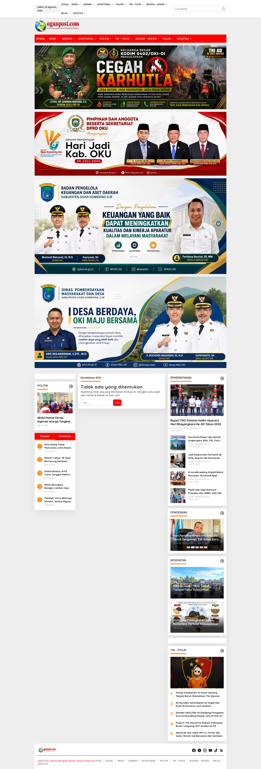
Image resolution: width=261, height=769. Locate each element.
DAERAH (132, 760)
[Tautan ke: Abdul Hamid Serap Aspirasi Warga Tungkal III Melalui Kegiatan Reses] (55, 402)
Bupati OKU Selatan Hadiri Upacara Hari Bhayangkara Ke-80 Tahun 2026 (195, 422)
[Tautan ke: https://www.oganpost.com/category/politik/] (71, 386)
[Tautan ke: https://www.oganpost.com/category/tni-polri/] (222, 651)
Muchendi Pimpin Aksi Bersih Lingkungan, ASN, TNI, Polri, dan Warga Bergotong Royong (204, 439)
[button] (223, 9)
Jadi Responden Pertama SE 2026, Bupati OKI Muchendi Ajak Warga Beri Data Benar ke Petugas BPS (205, 456)
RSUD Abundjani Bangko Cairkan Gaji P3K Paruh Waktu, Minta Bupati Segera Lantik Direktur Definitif (58, 486)
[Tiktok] (216, 750)
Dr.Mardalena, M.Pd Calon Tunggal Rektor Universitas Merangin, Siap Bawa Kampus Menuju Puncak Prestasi (58, 473)
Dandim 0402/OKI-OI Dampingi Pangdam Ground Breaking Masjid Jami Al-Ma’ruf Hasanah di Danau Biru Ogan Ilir (200, 714)
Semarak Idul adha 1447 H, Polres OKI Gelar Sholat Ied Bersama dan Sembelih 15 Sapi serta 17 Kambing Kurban (199, 734)
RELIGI (216, 760)
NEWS (121, 760)
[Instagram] (205, 750)
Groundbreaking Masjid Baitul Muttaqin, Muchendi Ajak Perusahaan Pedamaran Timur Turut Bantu (205, 474)
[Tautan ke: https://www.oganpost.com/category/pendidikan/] (222, 513)
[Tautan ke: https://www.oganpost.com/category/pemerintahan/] (222, 378)
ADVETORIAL (149, 760)
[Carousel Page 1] (188, 547)
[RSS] (221, 750)
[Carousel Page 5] (205, 547)
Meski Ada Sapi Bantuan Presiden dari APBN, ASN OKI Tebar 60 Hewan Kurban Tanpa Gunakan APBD (204, 491)
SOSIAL (109, 760)
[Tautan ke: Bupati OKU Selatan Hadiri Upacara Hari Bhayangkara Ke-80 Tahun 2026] (197, 400)
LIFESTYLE (42, 763)
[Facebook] (194, 750)
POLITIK (164, 760)
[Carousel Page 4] (201, 547)
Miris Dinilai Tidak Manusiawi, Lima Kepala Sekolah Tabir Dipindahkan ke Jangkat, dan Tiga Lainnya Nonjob (58, 446)
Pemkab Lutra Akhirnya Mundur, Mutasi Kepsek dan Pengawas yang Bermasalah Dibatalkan (58, 500)
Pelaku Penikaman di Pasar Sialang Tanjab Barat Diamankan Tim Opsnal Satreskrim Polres (197, 694)
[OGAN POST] (57, 25)
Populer (45, 436)
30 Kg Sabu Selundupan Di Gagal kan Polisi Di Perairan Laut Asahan (198, 704)
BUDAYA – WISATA (199, 760)
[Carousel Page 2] (193, 547)
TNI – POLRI (179, 760)
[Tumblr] (199, 750)
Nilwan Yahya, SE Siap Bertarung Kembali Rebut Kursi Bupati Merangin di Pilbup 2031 (58, 459)
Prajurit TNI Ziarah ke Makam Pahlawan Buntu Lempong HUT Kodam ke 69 (199, 724)
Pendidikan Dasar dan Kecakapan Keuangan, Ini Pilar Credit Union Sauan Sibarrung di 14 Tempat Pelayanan (196, 535)
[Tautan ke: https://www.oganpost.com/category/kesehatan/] (222, 561)
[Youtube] (210, 750)
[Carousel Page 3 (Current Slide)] (197, 547)
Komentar (65, 436)
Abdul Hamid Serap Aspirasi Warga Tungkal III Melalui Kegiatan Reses (54, 419)
